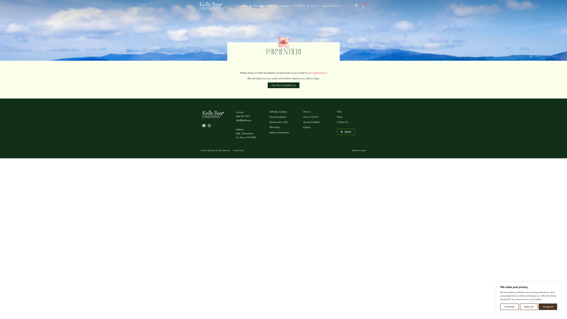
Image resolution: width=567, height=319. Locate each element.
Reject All (528, 306)
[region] (528, 297)
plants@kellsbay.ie (317, 72)
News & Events (330, 5)
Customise (509, 306)
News (340, 116)
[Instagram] (209, 125)
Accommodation (283, 5)
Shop (313, 5)
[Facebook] (204, 125)
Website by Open (359, 150)
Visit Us (301, 5)
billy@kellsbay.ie (243, 120)
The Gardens (241, 5)
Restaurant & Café (262, 5)
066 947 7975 (243, 116)
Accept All (548, 306)
